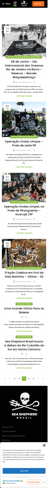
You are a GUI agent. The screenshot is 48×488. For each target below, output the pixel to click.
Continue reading (24, 96)
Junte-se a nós (7, 427)
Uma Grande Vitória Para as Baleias (24, 310)
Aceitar (24, 471)
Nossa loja (6, 440)
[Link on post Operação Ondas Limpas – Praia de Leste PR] (24, 119)
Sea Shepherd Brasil (23, 82)
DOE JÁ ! (38, 4)
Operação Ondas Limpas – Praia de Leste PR (24, 143)
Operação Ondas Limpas (31, 57)
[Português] (15, 5)
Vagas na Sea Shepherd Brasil (13, 436)
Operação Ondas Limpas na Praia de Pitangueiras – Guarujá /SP (24, 210)
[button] (44, 445)
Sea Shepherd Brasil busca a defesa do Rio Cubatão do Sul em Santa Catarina (24, 345)
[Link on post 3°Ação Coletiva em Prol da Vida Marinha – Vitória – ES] (24, 253)
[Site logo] (24, 4)
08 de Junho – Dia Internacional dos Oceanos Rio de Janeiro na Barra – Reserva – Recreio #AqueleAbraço (24, 69)
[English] (15, 2)
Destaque (11, 57)
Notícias (18, 57)
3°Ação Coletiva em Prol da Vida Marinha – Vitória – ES (24, 275)
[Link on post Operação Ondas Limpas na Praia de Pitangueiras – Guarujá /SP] (24, 187)
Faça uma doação (9, 431)
